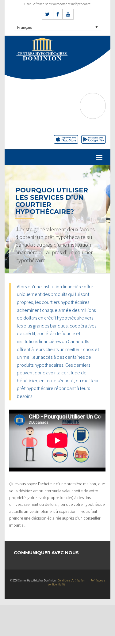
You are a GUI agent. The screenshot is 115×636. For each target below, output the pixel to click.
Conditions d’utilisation (71, 580)
